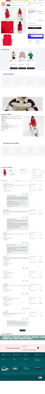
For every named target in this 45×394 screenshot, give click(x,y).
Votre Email (24, 346)
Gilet (11, 7)
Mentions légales (24, 373)
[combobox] (20, 180)
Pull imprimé (11, 338)
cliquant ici (34, 350)
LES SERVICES (14, 359)
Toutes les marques (28, 5)
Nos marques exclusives (37, 360)
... (1, 7)
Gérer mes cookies (20, 373)
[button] (42, 3)
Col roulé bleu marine (29, 338)
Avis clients (11, 373)
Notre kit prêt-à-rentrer (14, 5)
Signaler (27, 193)
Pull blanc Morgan (16, 338)
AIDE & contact (3, 359)
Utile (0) (23, 242)
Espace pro (41, 5)
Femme (3, 7)
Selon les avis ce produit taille (37, 175)
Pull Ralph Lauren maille (5, 338)
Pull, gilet (9, 7)
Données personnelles (16, 373)
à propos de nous (26, 359)
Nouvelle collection (21, 5)
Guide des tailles (40, 20)
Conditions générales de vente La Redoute (5, 373)
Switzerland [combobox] (41, 373)
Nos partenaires (37, 359)
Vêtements (6, 7)
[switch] (37, 36)
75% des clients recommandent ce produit (37, 177)
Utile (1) (23, 193)
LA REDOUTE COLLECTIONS (31, 10)
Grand (41, 175)
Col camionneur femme (23, 338)
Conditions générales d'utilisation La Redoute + (31, 373)
